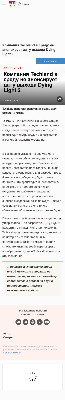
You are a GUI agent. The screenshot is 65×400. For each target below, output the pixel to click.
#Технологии (50, 61)
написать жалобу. (12, 352)
